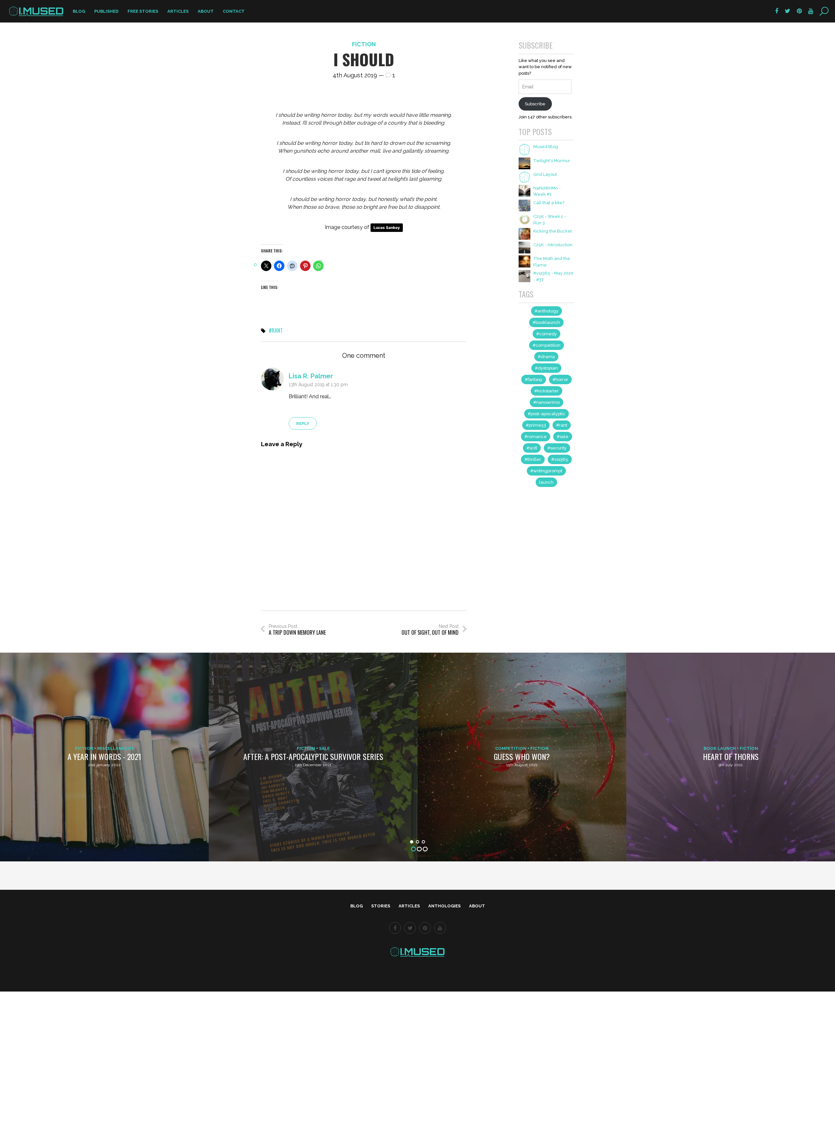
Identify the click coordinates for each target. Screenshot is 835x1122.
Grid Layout (545, 174)
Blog (79, 11)
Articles (178, 11)
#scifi (531, 448)
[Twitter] (410, 928)
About (206, 11)
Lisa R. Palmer (311, 376)
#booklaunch (546, 322)
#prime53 (536, 425)
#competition (546, 345)
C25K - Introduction (552, 244)
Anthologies (444, 905)
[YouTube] (440, 928)
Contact (234, 11)
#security (557, 448)
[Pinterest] (425, 928)
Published (106, 11)
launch (546, 482)
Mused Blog (545, 146)
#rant (276, 330)
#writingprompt (546, 470)
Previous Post (297, 630)
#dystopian (546, 368)
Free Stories (143, 11)
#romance (535, 436)
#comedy (546, 333)
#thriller (532, 459)
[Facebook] (395, 928)
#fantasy (533, 379)
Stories (380, 905)
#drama (546, 356)
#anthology (546, 311)
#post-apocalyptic (546, 413)
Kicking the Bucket (552, 231)
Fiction (364, 44)
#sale (563, 436)
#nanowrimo (546, 402)
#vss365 (559, 459)
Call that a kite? (548, 202)
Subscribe (535, 103)
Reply (302, 423)
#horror (560, 379)
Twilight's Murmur (551, 160)
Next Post (430, 630)
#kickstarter (546, 390)
